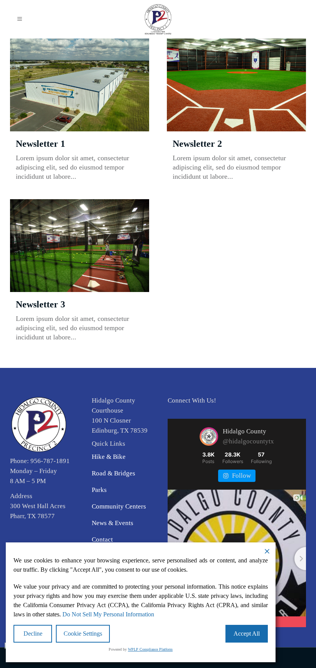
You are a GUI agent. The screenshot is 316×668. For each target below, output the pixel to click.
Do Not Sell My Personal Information (108, 614)
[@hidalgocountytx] (209, 436)
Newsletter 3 (40, 304)
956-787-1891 (50, 461)
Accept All (247, 633)
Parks (99, 489)
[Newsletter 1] (79, 85)
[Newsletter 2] (236, 85)
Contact (102, 539)
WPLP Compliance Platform (150, 649)
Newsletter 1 (40, 144)
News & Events (112, 523)
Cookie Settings (83, 633)
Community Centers (119, 506)
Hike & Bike (109, 456)
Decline (33, 633)
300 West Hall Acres (38, 506)
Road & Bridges (113, 473)
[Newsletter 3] (79, 245)
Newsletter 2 (197, 144)
